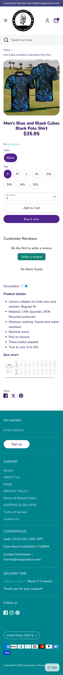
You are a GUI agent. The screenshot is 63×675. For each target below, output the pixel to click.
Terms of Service (15, 512)
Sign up (16, 444)
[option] (31, 87)
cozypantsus (13, 144)
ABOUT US (12, 477)
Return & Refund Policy (20, 498)
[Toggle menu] (5, 20)
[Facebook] (6, 613)
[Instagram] (11, 613)
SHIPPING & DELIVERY (20, 505)
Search (8, 470)
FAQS (8, 484)
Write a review (31, 257)
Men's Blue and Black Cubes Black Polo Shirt (27, 54)
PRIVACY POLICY (16, 491)
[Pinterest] (17, 613)
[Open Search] (6, 40)
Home (7, 50)
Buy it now (31, 219)
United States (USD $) (20, 635)
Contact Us (11, 519)
